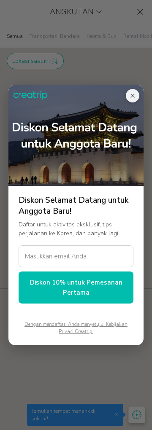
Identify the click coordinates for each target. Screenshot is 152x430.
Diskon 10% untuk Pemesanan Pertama (76, 287)
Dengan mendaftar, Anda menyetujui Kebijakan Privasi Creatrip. (76, 328)
